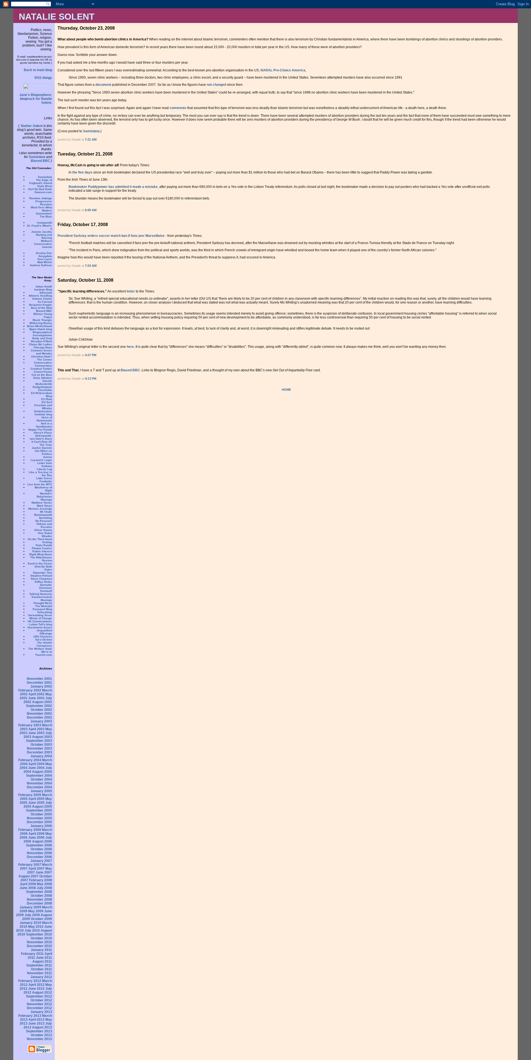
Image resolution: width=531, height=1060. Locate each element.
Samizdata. (91, 131)
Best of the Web (41, 307)
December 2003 (39, 752)
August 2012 (42, 992)
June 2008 (28, 888)
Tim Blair (46, 216)
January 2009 (30, 907)
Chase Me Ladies (40, 344)
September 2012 (39, 996)
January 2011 (41, 950)
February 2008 (40, 880)
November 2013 (39, 1039)
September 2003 (39, 741)
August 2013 (42, 1027)
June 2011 (44, 958)
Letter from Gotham (44, 465)
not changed (216, 85)
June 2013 (36, 1023)
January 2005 (41, 791)
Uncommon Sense (39, 627)
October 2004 (41, 779)
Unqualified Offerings (44, 632)
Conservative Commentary (43, 364)
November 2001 (39, 679)
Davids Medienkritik (43, 382)
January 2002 (41, 686)
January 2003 (41, 721)
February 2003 (29, 725)
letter (131, 291)
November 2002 (39, 714)
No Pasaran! (43, 520)
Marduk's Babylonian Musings (44, 496)
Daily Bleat (44, 186)
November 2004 (39, 783)
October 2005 (41, 814)
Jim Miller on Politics (43, 452)
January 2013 (41, 1012)
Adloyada (45, 292)
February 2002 (29, 690)
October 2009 (41, 919)
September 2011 (39, 965)
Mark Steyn (44, 505)
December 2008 (39, 903)
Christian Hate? (41, 356)
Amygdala (45, 256)
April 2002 (36, 694)
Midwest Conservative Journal (43, 243)
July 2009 (32, 915)
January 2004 (41, 756)
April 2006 (36, 834)
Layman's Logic (41, 460)
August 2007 (28, 876)
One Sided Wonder (45, 535)
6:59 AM (91, 210)
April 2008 (28, 884)
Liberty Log (44, 469)
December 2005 (39, 822)
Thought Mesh (42, 603)
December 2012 (39, 1008)
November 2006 (39, 853)
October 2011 (41, 969)
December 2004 (39, 787)
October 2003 (41, 745)
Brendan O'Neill (41, 341)
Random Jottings (40, 198)
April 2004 (36, 764)
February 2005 (29, 795)
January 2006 (41, 826)
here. (131, 347)
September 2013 (39, 1031)
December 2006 (39, 857)
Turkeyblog (44, 612)
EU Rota (46, 399)
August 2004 (42, 772)
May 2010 (35, 927)
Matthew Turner (42, 502)
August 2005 (42, 806)
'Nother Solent (31, 126)
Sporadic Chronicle (45, 586)
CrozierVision (43, 371)
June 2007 (44, 872)
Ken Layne (45, 259)
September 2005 (39, 810)
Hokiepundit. (43, 435)
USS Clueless (42, 636)
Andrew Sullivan (41, 265)
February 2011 (32, 954)
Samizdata (37, 157)
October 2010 (41, 938)
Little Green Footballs (44, 480)
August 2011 (42, 961)
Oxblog (47, 542)
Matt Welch (44, 262)
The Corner (44, 359)
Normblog (45, 517)
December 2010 (39, 946)
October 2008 (41, 896)
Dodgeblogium (42, 386)
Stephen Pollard (41, 575)
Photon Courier (42, 548)
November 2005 (39, 818)
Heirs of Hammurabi (44, 419)
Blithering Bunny (41, 323)
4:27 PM (90, 355)
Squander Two (42, 572)
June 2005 (36, 803)
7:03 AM (91, 265)
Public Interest (42, 551)
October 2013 (41, 1035)
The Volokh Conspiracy (44, 644)
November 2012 (39, 1004)
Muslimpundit (43, 514)
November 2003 (39, 748)
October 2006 (41, 849)
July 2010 (32, 930)
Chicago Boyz (42, 347)
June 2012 (36, 989)
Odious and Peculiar (44, 525)
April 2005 (36, 799)
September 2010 (39, 934)
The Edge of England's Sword (40, 181)
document (103, 85)
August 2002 (42, 702)
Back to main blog (38, 70)
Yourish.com (43, 654)
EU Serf (47, 402)
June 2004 (36, 768)
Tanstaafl (46, 590)
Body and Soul (42, 338)
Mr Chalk (46, 511)
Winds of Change (40, 618)
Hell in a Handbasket (44, 425)
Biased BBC (40, 161)
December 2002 (39, 717)
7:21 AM (91, 139)
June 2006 (36, 837)
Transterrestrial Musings (41, 598)
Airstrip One (44, 253)
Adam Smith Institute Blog (43, 288)
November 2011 (39, 973)
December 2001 (39, 683)
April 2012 (36, 985)
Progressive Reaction (43, 203)
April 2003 (36, 729)
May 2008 (44, 884)
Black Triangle (42, 320)
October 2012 (41, 1000)
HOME (286, 389)
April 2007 (36, 868)
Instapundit (44, 222)
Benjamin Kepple (40, 304)
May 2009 (35, 911)
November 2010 (39, 942)
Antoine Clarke (42, 298)
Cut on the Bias (42, 374)
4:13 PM (90, 378)
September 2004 (39, 775)
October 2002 (41, 710)
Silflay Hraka (43, 581)
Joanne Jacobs (41, 231)
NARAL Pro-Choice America (283, 70)
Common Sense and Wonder (41, 352)
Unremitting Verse (40, 615)
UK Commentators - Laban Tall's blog (40, 623)
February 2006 (29, 830)
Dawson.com (43, 192)
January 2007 (41, 861)
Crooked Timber (41, 368)
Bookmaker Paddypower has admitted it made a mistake (113, 187)
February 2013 (29, 1016)
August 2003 (42, 737)
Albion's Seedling (40, 295)
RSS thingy (43, 78)
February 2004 (29, 760)
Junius (47, 456)
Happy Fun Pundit (40, 429)
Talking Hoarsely (40, 593)
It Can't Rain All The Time (42, 443)
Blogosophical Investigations (42, 334)
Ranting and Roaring (44, 236)
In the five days (80, 172)
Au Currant (45, 301)
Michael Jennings (40, 508)
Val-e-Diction (43, 639)
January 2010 (30, 923)
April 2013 (36, 1020)
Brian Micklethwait (39, 326)
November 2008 (39, 899)
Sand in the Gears (40, 563)
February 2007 (29, 865)
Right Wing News (40, 554)
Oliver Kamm (43, 530)
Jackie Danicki (42, 447)
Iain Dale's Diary (41, 438)
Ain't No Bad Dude (40, 189)
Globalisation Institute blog (43, 413)
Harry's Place (43, 432)
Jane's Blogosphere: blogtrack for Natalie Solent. (35, 99)
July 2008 (44, 888)
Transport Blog (42, 609)
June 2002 (36, 698)
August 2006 (42, 841)
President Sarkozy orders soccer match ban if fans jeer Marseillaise (111, 236)
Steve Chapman (41, 578)
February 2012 (29, 981)
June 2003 (36, 733)
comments (178, 108)
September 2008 (39, 892)
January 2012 (41, 977)
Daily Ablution (42, 377)
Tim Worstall (43, 606)
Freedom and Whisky (43, 407)
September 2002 (39, 706)
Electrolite (45, 390)
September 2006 (39, 845)
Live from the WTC (39, 484)
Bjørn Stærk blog (40, 329)
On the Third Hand (40, 539)
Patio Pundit (44, 545)
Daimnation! (44, 213)
